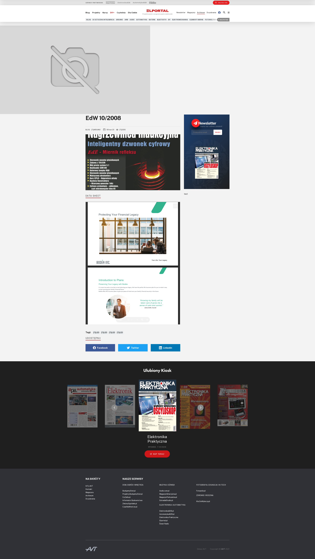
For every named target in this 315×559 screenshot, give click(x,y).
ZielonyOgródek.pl (129, 503)
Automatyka (141, 20)
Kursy (105, 12)
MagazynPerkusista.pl (168, 497)
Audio (132, 20)
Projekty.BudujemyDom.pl (132, 494)
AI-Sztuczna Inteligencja (103, 20)
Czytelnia (121, 12)
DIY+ (112, 12)
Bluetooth (161, 20)
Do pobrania (211, 12)
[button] (114, 408)
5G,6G (88, 20)
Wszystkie (224, 20)
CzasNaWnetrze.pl (129, 507)
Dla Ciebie (132, 12)
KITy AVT (89, 486)
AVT (223, 549)
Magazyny (191, 12)
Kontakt (89, 489)
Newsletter (180, 12)
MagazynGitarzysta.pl (168, 494)
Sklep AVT (201, 549)
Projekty (96, 12)
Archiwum (201, 12)
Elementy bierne (196, 20)
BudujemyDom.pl (129, 491)
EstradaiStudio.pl (166, 500)
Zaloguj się (222, 3)
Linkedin (167, 347)
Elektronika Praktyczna (168, 517)
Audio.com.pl (164, 491)
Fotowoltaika (211, 20)
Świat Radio (164, 524)
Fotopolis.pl (201, 491)
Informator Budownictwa (132, 500)
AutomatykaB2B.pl (166, 514)
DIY (169, 20)
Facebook (102, 347)
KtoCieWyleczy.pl (203, 501)
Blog (88, 12)
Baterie (152, 20)
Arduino (119, 20)
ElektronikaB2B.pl (166, 511)
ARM (126, 20)
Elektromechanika (180, 20)
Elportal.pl (163, 520)
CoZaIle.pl (126, 497)
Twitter (135, 347)
